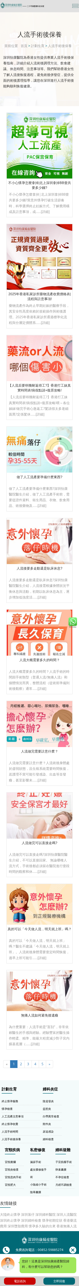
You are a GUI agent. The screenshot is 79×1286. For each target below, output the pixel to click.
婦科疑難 (63, 1150)
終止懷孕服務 (10, 1101)
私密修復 (37, 1150)
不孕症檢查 (62, 1177)
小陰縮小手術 (38, 1184)
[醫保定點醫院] (27, 5)
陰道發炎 (48, 1101)
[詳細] (45, 211)
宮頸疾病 (12, 1150)
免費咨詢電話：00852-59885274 (39, 1250)
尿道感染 (48, 1131)
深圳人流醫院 (66, 1214)
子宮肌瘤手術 (63, 1162)
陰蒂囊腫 (35, 1192)
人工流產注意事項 (13, 1116)
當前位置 (11, 45)
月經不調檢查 (63, 1185)
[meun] (75, 5)
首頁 (24, 45)
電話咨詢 (20, 1281)
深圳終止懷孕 (10, 1220)
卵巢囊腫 (60, 1169)
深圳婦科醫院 (45, 1214)
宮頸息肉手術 (13, 1177)
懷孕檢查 (7, 1109)
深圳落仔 (28, 1214)
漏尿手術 (35, 1162)
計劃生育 (37, 45)
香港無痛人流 (66, 1226)
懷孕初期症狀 (52, 1220)
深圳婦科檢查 (31, 1220)
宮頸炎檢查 (12, 1169)
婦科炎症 (50, 1089)
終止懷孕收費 (10, 1124)
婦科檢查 (48, 1139)
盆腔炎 (47, 1109)
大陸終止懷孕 (10, 1214)
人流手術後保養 (60, 45)
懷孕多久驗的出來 (42, 1226)
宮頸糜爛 (10, 1162)
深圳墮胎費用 (18, 1226)
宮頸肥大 (10, 1185)
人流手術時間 (10, 1131)
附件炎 (47, 1124)
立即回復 (59, 1281)
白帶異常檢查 (51, 1116)
